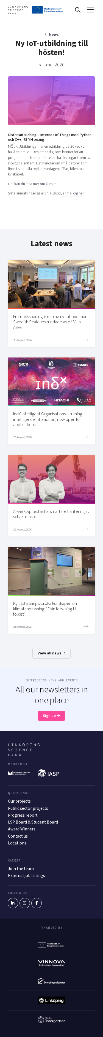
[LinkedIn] (13, 903)
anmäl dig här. (73, 193)
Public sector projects (28, 808)
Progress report (23, 815)
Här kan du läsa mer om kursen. (32, 184)
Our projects (19, 801)
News (53, 34)
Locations (17, 843)
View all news (50, 653)
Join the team (21, 869)
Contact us (18, 836)
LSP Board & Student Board (33, 822)
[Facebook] (36, 903)
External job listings (26, 876)
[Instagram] (25, 903)
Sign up (50, 716)
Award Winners (21, 829)
